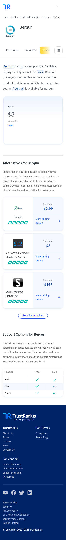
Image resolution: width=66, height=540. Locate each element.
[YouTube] (5, 492)
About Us (8, 433)
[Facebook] (13, 492)
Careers (7, 441)
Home (5, 17)
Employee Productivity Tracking (25, 17)
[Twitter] (21, 492)
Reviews (30, 50)
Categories (42, 433)
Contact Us (9, 450)
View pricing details (43, 221)
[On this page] (58, 50)
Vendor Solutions (12, 464)
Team (6, 437)
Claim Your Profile (13, 468)
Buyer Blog (42, 437)
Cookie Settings (11, 523)
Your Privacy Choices (14, 519)
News (6, 445)
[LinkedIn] (29, 492)
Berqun (46, 17)
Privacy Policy (10, 511)
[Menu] (56, 7)
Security (7, 506)
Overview (12, 50)
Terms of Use (10, 502)
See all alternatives (33, 315)
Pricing (47, 50)
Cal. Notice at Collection (16, 515)
